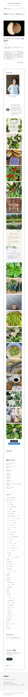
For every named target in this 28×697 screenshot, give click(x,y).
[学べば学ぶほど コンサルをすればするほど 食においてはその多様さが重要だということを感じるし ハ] (14, 383)
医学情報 (8, 561)
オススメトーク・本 (10, 527)
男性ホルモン (10, 607)
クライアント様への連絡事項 (11, 536)
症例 (7, 591)
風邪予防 (9, 614)
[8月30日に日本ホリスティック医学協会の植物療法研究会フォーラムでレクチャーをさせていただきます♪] (14, 125)
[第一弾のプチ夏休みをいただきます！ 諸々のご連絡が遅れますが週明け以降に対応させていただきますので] (14, 238)
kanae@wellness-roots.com (9, 679)
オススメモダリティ (10, 532)
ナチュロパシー (9, 545)
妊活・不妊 (8, 564)
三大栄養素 (9, 582)
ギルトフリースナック (11, 557)
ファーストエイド (9, 550)
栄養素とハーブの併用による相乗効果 (13, 483)
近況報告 (8, 473)
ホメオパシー (10, 525)
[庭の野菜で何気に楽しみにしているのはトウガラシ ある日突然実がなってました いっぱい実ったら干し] (14, 270)
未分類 (7, 577)
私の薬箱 (8, 619)
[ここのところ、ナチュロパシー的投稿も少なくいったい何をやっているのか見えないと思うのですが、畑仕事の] (14, 189)
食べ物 (7, 628)
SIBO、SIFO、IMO (10, 487)
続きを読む (21, 62)
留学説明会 (9, 513)
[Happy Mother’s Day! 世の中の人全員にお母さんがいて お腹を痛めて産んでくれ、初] (14, 415)
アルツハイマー (10, 598)
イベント (8, 509)
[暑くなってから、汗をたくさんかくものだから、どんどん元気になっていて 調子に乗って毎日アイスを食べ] (14, 157)
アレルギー (9, 504)
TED (8, 529)
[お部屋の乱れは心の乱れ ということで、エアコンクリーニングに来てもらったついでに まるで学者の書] (14, 302)
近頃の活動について (10, 470)
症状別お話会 (10, 516)
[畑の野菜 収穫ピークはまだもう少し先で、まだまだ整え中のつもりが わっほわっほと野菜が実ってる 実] (14, 286)
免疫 (7, 559)
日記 (7, 573)
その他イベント (10, 511)
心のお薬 (8, 568)
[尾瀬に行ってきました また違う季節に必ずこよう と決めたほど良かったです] (14, 222)
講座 (7, 626)
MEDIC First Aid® (9, 500)
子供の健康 (9, 605)
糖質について (10, 584)
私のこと (8, 616)
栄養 (7, 580)
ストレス (8, 541)
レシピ (7, 552)
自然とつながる (9, 623)
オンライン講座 (9, 534)
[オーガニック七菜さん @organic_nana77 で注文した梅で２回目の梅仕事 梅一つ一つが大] (14, 318)
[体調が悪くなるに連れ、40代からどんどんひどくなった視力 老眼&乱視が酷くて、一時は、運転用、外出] (14, 367)
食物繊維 (9, 587)
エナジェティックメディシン (11, 518)
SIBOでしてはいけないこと (11, 466)
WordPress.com (10, 694)
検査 (7, 589)
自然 (7, 621)
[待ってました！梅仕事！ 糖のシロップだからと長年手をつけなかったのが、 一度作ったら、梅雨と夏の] (14, 350)
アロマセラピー (10, 520)
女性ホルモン (10, 603)
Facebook (9, 451)
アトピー (8, 502)
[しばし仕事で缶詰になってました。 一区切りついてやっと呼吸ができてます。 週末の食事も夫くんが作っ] (14, 141)
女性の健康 (9, 600)
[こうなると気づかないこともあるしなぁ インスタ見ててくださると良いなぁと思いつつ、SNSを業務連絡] (14, 254)
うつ (8, 596)
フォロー (9, 659)
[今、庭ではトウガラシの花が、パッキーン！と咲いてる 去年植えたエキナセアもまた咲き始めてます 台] (14, 334)
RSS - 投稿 (9, 665)
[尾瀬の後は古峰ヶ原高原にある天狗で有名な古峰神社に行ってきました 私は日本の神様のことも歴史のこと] (14, 205)
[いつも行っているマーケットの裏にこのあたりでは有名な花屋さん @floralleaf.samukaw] (14, 399)
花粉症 (8, 612)
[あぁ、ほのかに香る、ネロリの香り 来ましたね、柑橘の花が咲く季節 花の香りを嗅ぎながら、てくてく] (14, 431)
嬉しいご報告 (8, 566)
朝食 (7, 575)
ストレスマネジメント (10, 543)
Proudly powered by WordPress (10, 692)
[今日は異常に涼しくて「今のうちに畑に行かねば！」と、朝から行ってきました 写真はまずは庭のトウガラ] (14, 173)
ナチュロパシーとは (11, 548)
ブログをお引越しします (11, 463)
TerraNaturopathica (14, 3)
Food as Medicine (9, 497)
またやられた (8, 480)
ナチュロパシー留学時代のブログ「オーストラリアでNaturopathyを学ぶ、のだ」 (13, 638)
